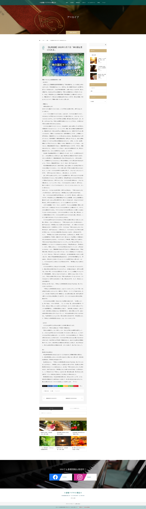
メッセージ (93, 87)
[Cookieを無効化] (144, 507)
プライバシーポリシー (70, 503)
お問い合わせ (77, 503)
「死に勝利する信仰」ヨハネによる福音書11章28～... (102, 68)
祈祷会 (98, 2)
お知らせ (83, 2)
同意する (80, 507)
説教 (91, 91)
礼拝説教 (72, 2)
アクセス (103, 2)
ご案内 (67, 2)
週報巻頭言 (78, 2)
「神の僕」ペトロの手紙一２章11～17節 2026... (102, 60)
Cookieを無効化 (87, 507)
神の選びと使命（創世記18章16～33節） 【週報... (102, 76)
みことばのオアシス (91, 2)
